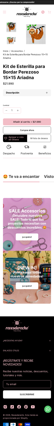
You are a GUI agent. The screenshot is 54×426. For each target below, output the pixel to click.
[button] (43, 12)
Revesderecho (17, 415)
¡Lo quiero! (27, 237)
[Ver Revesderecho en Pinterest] (26, 407)
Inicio (5, 51)
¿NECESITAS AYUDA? (12, 340)
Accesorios (17, 51)
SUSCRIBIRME (27, 394)
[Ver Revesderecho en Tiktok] (12, 407)
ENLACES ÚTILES (11, 350)
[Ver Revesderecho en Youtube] (33, 407)
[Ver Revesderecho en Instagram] (5, 407)
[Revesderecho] (27, 12)
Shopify (24, 418)
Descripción (12, 92)
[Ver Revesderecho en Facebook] (19, 407)
